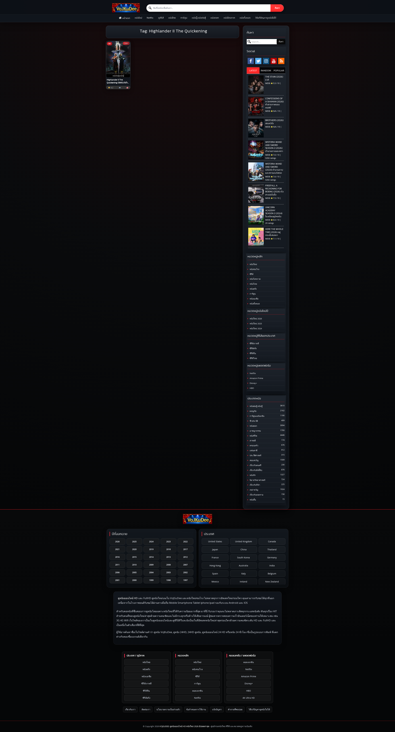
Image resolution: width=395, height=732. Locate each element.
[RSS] (281, 61)
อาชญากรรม (255, 431)
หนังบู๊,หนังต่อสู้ (199, 18)
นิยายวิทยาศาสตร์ (257, 480)
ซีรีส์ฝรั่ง (253, 348)
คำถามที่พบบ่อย (235, 709)
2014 (151, 557)
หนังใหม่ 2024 (255, 328)
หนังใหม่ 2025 (255, 323)
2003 (168, 572)
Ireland (243, 581)
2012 (185, 557)
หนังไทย (172, 18)
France (215, 557)
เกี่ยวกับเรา (130, 709)
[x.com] (258, 61)
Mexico (215, 581)
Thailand (271, 549)
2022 (185, 541)
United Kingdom (243, 541)
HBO (251, 388)
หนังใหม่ (138, 18)
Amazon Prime (256, 378)
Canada (272, 541)
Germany (272, 557)
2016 (117, 557)
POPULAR (279, 70)
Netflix (150, 18)
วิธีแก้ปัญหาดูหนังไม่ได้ (265, 18)
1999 (151, 580)
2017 (185, 549)
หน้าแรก (126, 18)
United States (215, 541)
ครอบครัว (253, 445)
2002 (185, 572)
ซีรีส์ (251, 274)
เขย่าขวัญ (253, 490)
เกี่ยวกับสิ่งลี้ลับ (255, 470)
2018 (168, 549)
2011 (117, 564)
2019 (151, 549)
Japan (215, 549)
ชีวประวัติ (253, 421)
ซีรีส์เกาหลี (254, 343)
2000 (134, 580)
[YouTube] (274, 61)
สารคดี (252, 440)
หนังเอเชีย (253, 298)
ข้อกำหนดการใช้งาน (196, 709)
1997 (185, 580)
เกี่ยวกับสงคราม (256, 495)
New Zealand (272, 581)
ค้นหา (277, 8)
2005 (134, 572)
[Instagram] (266, 61)
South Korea (243, 557)
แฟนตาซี (253, 450)
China (244, 549)
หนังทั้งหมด (245, 18)
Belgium (272, 573)
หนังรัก (252, 475)
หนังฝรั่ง (253, 289)
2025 (134, 541)
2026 (117, 541)
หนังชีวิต (253, 436)
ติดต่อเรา (146, 709)
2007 (185, 564)
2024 (151, 541)
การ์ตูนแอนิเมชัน (256, 416)
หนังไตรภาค (229, 18)
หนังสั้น (252, 499)
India (272, 565)
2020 (134, 549)
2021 (117, 549)
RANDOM (266, 70)
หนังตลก (214, 18)
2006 (117, 572)
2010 (134, 564)
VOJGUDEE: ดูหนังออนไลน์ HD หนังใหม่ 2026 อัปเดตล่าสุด (184, 726)
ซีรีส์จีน (252, 353)
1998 (168, 580)
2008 (168, 564)
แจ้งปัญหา (217, 709)
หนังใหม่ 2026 (255, 318)
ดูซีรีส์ (161, 18)
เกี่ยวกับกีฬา (254, 485)
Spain (215, 573)
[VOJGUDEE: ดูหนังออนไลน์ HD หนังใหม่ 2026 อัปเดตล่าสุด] (126, 8)
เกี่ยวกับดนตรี (255, 465)
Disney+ (253, 383)
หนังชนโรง (254, 269)
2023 (168, 541)
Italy (243, 573)
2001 (117, 580)
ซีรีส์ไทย (253, 358)
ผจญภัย (252, 411)
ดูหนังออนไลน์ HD (128, 598)
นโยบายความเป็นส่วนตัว (168, 709)
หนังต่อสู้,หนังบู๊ (255, 406)
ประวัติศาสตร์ (255, 455)
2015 (134, 557)
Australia (243, 565)
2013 (168, 557)
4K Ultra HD (249, 697)
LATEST (253, 70)
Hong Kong (215, 565)
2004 (151, 572)
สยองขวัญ (253, 460)
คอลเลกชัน (197, 690)
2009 (151, 564)
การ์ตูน (184, 18)
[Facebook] (251, 61)
